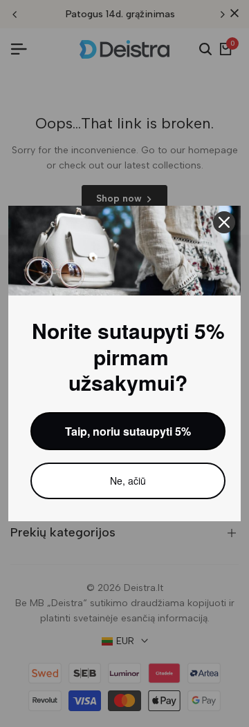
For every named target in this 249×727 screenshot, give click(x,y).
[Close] (224, 222)
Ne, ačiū (128, 480)
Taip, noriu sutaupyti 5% (128, 431)
